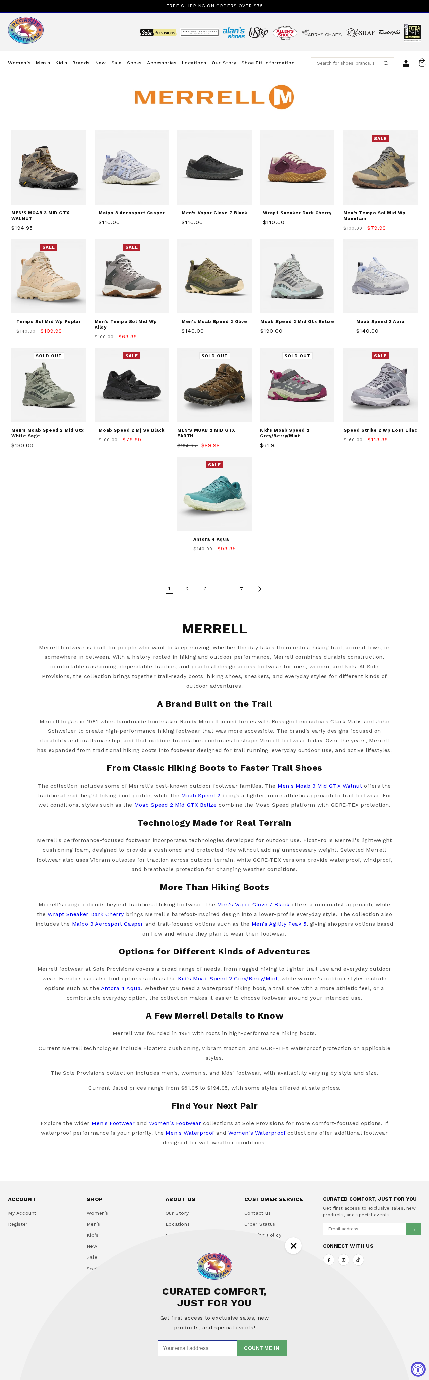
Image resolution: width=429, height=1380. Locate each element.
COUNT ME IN (262, 1348)
